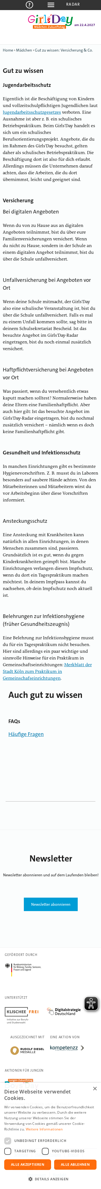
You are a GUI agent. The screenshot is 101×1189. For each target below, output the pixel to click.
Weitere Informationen (44, 1129)
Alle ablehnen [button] (75, 1164)
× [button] (95, 1089)
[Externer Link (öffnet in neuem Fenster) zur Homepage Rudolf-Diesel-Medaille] (27, 1054)
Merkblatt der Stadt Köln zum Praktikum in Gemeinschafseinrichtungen (47, 672)
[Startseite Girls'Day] (50, 27)
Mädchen (24, 50)
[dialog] (50, 1136)
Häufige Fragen (26, 734)
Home (8, 50)
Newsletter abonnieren (50, 904)
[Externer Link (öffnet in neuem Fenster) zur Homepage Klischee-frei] (26, 1008)
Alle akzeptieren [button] (27, 1164)
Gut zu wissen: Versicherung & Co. (64, 50)
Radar (73, 4)
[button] (50, 1179)
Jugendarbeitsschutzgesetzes (32, 112)
